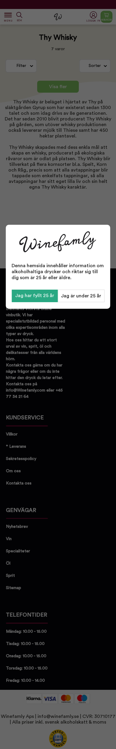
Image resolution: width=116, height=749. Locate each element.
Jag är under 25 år (81, 296)
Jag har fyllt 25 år (34, 295)
